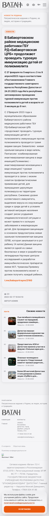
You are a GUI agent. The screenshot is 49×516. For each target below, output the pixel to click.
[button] (44, 4)
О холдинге (6, 446)
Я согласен (24, 509)
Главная (4, 424)
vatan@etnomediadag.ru (25, 437)
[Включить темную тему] (27, 4)
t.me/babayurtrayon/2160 (18, 280)
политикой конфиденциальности (19, 503)
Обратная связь (19, 446)
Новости (10, 32)
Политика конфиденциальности (14, 451)
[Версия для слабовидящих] (33, 4)
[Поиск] (21, 4)
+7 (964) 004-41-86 (24, 434)
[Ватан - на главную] (13, 5)
